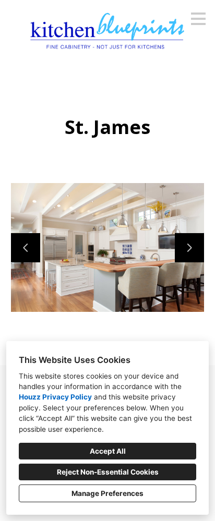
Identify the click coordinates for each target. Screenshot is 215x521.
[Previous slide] (25, 247)
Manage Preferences (107, 493)
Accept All (108, 451)
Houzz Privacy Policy (55, 397)
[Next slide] (189, 247)
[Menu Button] (198, 18)
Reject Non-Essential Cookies (108, 472)
